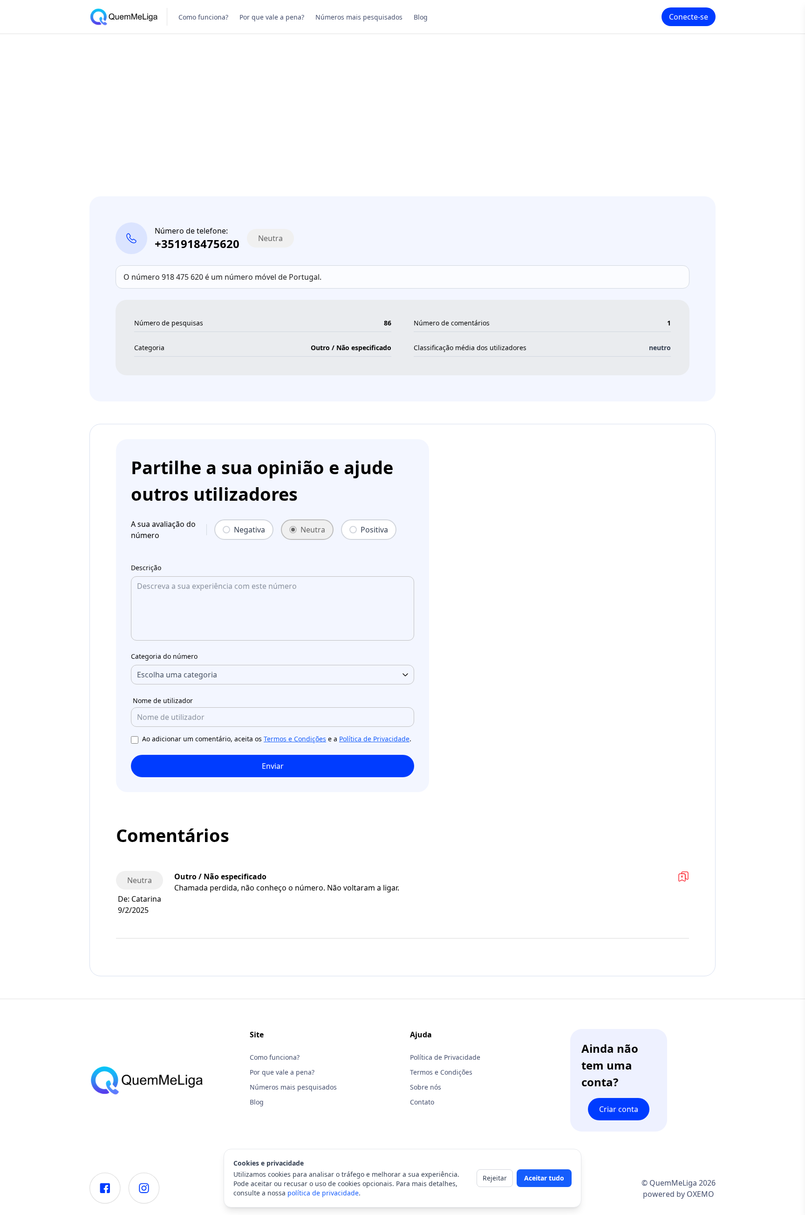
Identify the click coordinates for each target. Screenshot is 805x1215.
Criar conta (618, 1109)
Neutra (312, 530)
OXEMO (700, 1194)
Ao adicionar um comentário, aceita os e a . (276, 738)
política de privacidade (323, 1192)
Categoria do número (164, 656)
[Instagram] (144, 1188)
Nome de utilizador (163, 700)
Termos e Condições (295, 738)
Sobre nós (425, 1087)
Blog (421, 17)
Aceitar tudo (544, 1178)
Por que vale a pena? (271, 17)
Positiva (374, 530)
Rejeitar (495, 1178)
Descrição (146, 567)
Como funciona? (203, 17)
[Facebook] (105, 1188)
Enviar (273, 766)
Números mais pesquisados (358, 17)
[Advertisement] (402, 104)
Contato (422, 1102)
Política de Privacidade (374, 738)
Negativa (249, 530)
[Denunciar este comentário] (683, 876)
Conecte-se (688, 17)
